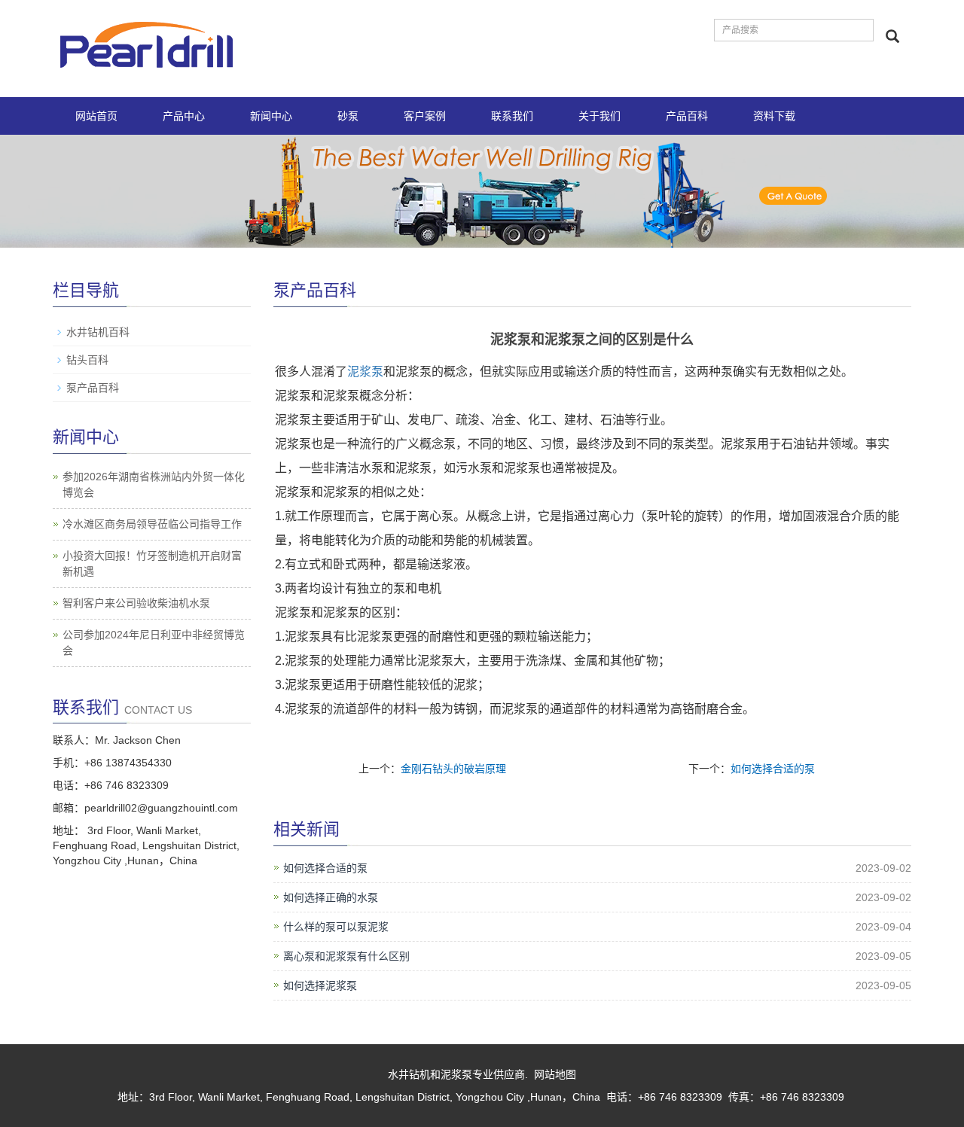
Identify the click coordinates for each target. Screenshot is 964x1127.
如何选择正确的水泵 (330, 897)
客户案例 (425, 116)
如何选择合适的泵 (773, 769)
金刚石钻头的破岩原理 (453, 769)
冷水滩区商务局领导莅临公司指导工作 (152, 524)
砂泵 (347, 116)
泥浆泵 (365, 371)
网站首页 (96, 116)
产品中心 (184, 116)
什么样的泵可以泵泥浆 (336, 927)
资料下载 (774, 116)
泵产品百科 (92, 388)
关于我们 (599, 116)
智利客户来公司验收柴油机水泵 (136, 603)
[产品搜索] (892, 36)
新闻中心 (271, 116)
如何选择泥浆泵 (320, 985)
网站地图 (555, 1074)
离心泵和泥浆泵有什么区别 (346, 956)
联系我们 (512, 116)
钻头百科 (87, 360)
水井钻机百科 (98, 332)
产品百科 (687, 116)
